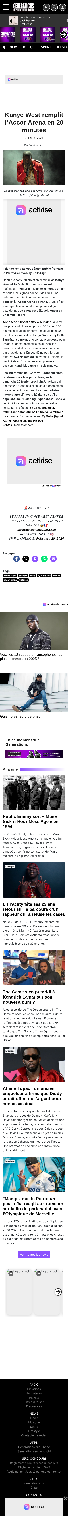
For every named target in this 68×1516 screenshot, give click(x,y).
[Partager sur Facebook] (15, 560)
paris (32, 575)
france (56, 575)
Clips (34, 1487)
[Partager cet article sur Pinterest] (34, 560)
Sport (46, 47)
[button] (19, 1292)
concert (23, 575)
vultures (23, 580)
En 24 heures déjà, (33, 412)
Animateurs (34, 1393)
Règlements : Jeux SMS (34, 1467)
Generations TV (34, 1483)
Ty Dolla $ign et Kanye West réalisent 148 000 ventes (33, 421)
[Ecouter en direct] (46, 7)
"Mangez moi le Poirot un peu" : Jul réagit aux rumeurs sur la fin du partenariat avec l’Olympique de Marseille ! (33, 1206)
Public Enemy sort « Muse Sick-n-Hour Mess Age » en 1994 (31, 821)
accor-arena (10, 580)
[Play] (5, 32)
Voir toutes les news (34, 1254)
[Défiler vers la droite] (58, 1292)
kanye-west (10, 575)
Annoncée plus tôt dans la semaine (27, 322)
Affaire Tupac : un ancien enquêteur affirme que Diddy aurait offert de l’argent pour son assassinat (32, 1096)
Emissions (34, 1389)
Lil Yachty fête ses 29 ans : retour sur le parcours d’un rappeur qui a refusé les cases (34, 909)
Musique (30, 47)
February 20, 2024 (50, 538)
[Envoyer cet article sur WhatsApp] (43, 560)
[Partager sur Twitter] (25, 560)
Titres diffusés (34, 1402)
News (14, 47)
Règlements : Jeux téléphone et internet (34, 1471)
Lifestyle (34, 1431)
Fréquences (34, 1406)
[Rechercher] (54, 7)
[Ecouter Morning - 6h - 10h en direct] (34, 754)
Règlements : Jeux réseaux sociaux (34, 1463)
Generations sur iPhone (34, 1447)
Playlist (34, 1397)
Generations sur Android (34, 1451)
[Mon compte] (62, 7)
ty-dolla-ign (44, 575)
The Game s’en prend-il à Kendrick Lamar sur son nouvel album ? (29, 997)
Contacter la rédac (34, 1435)
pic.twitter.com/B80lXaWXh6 (36, 529)
